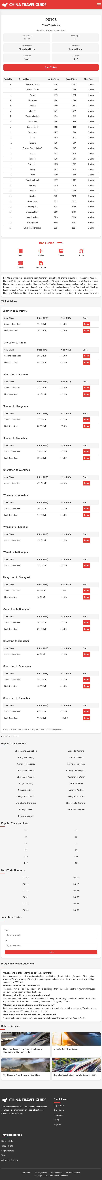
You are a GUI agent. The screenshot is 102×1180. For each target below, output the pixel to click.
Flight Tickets (7, 1150)
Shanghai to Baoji (25, 790)
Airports (57, 1124)
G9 (76, 850)
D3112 (76, 884)
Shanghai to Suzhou (76, 796)
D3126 (76, 891)
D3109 (26, 878)
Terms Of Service (72, 1173)
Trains (10, 736)
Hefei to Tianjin (76, 783)
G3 (76, 830)
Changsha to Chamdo (25, 796)
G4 (26, 837)
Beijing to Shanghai (76, 751)
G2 (26, 830)
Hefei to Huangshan (76, 809)
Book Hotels (7, 1141)
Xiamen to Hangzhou (26, 764)
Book (86, 324)
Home (3, 736)
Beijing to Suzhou (25, 816)
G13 (76, 863)
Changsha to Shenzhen (76, 803)
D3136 (76, 910)
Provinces (58, 1115)
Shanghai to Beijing (26, 757)
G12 (26, 863)
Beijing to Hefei (25, 809)
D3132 (76, 897)
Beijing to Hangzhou (76, 764)
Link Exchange (56, 1173)
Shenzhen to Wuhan (76, 777)
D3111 (26, 884)
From (7, 930)
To (6, 941)
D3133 (26, 904)
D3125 (26, 891)
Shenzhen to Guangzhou (26, 751)
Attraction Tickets (9, 1160)
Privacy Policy (41, 1173)
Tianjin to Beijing (26, 783)
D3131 (26, 897)
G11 (76, 857)
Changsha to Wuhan (26, 770)
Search (51, 952)
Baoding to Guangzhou (76, 770)
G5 (76, 837)
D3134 (76, 904)
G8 (26, 850)
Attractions (59, 1110)
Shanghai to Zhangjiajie (26, 803)
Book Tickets (51, 67)
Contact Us (26, 1173)
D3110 (76, 878)
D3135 (26, 910)
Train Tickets (7, 1146)
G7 (76, 843)
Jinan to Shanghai (76, 757)
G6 (26, 843)
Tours (4, 1155)
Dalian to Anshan (76, 790)
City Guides (59, 1105)
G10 (26, 857)
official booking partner (48, 989)
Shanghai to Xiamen (26, 777)
